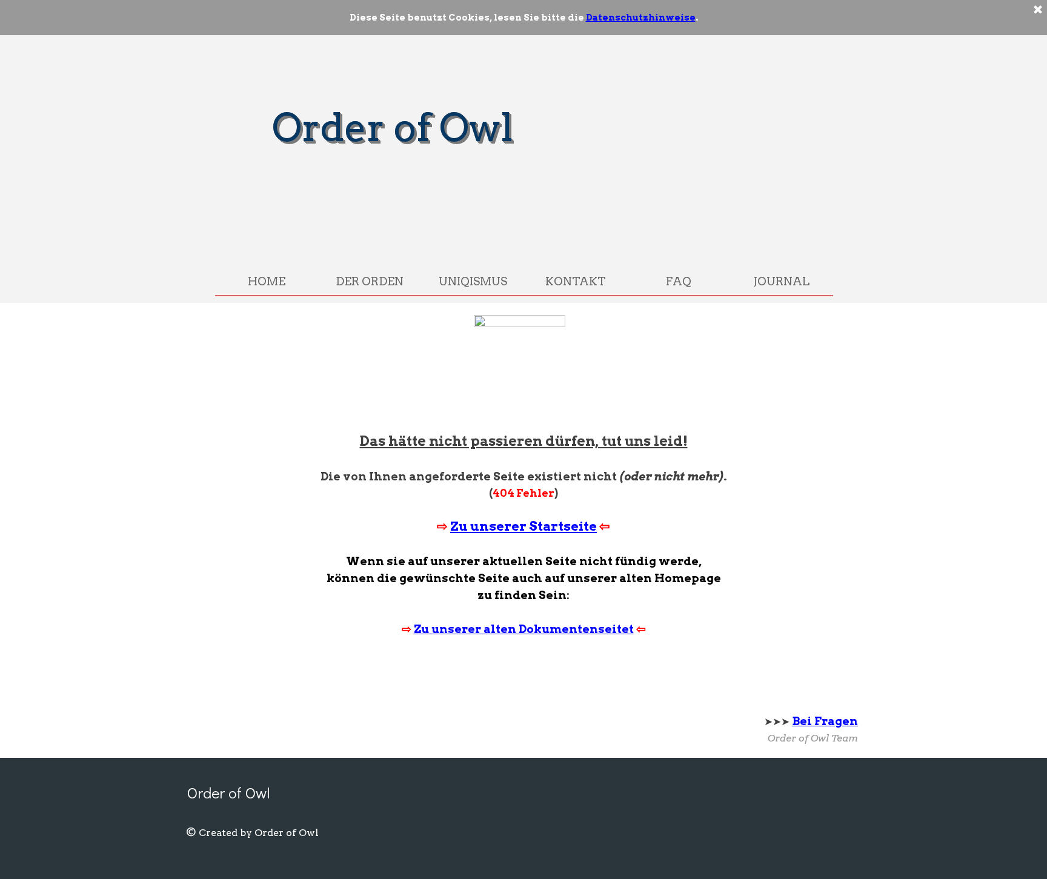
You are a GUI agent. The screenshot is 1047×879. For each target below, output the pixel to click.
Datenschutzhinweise (641, 17)
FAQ (678, 281)
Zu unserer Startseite (523, 526)
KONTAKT (575, 281)
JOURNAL (781, 281)
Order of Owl (392, 127)
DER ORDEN (370, 281)
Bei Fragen (825, 721)
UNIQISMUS (473, 281)
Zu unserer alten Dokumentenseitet (524, 629)
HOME (266, 281)
